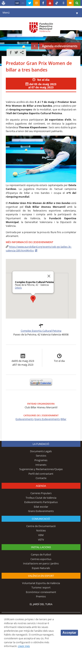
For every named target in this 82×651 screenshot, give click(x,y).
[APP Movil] (63, 3)
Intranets (40, 465)
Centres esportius (40, 559)
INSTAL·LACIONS (41, 547)
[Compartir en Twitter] (16, 52)
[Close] (49, 276)
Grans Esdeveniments (47, 419)
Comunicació (41, 519)
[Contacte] (70, 3)
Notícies (41, 530)
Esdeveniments (25, 419)
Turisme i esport (41, 587)
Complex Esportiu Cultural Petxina (41, 330)
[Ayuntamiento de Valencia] (4, 3)
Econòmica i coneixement (41, 592)
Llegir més (24, 646)
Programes (40, 460)
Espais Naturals (41, 568)
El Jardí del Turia (41, 604)
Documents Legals (41, 451)
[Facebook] (43, 3)
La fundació (41, 444)
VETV (41, 539)
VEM (41, 535)
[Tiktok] (56, 3)
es (23, 3)
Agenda (41, 486)
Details (18, 287)
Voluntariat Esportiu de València (41, 583)
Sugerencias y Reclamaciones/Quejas (41, 469)
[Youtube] (50, 3)
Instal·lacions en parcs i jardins (41, 563)
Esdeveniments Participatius (41, 502)
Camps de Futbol (41, 554)
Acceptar (69, 632)
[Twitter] (29, 3)
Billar (63, 419)
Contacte (41, 478)
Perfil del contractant (40, 473)
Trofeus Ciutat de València (41, 497)
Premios (41, 596)
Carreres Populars (41, 493)
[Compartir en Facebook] (11, 52)
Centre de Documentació (41, 526)
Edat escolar (41, 506)
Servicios (41, 455)
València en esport (41, 576)
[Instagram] (36, 3)
